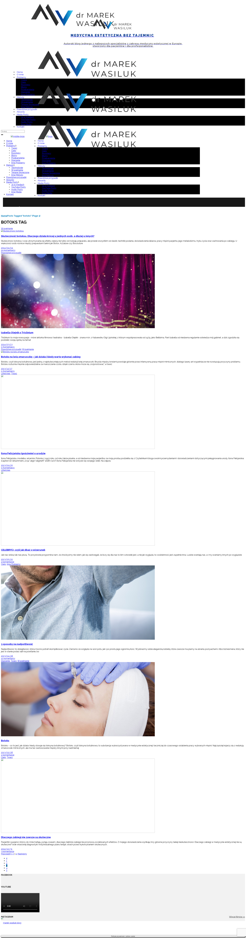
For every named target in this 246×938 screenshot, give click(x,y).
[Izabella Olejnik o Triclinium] (78, 327)
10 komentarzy (8, 658)
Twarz (14, 373)
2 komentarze (7, 562)
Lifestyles (5, 373)
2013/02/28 (7, 752)
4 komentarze (7, 755)
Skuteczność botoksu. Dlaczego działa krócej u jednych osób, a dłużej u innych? (47, 236)
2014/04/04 (7, 248)
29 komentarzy (8, 250)
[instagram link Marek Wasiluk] (203, 33)
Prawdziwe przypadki (11, 252)
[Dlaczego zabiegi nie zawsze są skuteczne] (78, 832)
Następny (22, 854)
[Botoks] (78, 735)
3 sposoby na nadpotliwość (17, 644)
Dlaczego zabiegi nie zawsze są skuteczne (26, 837)
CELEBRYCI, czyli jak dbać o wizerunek (23, 549)
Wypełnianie (7, 228)
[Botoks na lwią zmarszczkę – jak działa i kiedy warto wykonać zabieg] (15, 352)
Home (4, 216)
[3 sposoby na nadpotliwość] (78, 639)
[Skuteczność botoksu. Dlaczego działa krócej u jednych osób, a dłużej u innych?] (12, 231)
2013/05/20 (7, 559)
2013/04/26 (7, 656)
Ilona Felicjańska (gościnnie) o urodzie (23, 453)
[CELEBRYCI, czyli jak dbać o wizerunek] (78, 545)
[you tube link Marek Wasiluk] (199, 33)
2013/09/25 (7, 465)
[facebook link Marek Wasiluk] (207, 33)
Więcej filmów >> (237, 917)
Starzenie (5, 661)
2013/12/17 (6, 368)
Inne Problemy (13, 564)
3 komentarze (7, 851)
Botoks (5, 740)
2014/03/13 (7, 344)
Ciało (3, 564)
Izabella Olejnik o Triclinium (17, 332)
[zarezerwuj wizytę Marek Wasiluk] (14, 33)
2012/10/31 (6, 849)
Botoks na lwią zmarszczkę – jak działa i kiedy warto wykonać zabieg (40, 356)
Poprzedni (6, 854)
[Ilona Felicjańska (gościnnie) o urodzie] (78, 448)
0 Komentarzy (8, 347)
